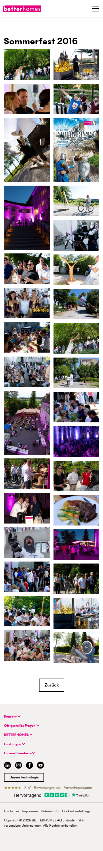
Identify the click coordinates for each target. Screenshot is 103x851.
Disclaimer (11, 811)
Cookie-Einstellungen (77, 811)
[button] (51, 685)
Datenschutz (50, 811)
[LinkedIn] (6, 766)
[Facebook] (29, 766)
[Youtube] (40, 766)
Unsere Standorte (18, 753)
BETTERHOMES (17, 734)
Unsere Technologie (24, 777)
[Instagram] (18, 766)
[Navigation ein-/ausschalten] (95, 8)
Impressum (30, 811)
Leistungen (13, 744)
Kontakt (11, 716)
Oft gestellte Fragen (20, 725)
